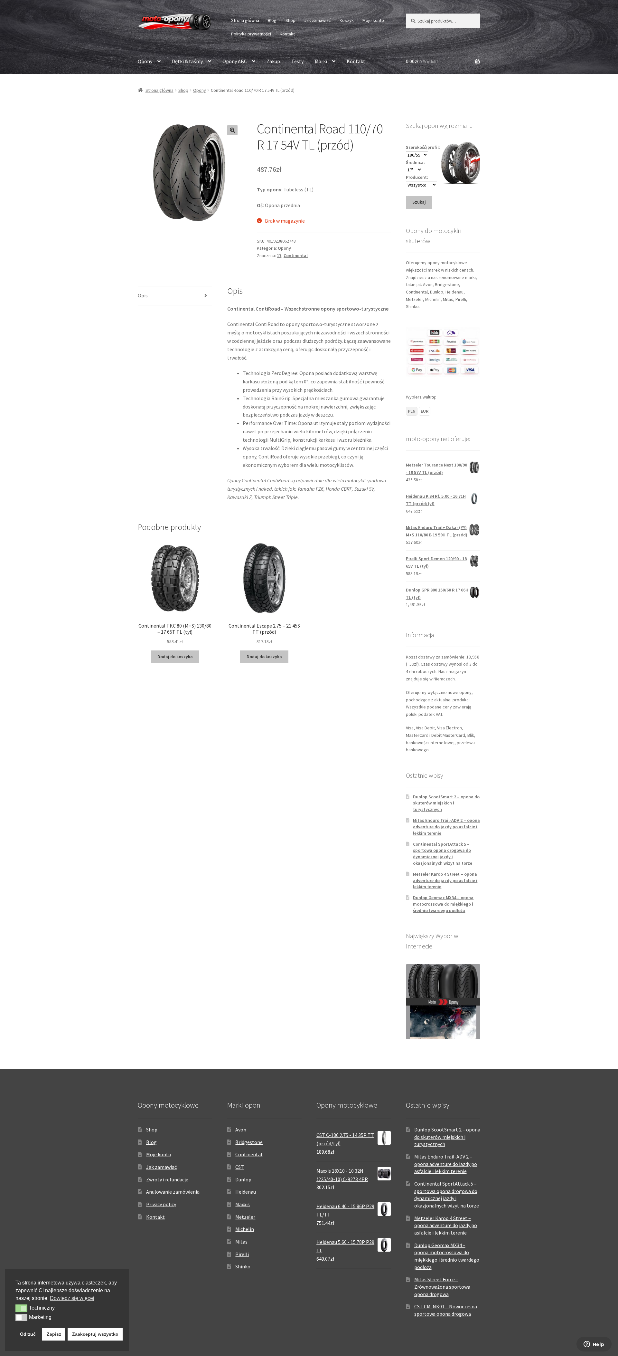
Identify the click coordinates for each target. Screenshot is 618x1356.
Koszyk (347, 20)
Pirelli (242, 1254)
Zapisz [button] (54, 1334)
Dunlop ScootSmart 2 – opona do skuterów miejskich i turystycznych (446, 803)
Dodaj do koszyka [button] (175, 656)
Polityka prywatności (251, 34)
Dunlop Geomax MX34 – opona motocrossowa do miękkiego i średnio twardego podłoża (443, 904)
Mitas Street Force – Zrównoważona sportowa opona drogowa (442, 1286)
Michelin (244, 1229)
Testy (297, 61)
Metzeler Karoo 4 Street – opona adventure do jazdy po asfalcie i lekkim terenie (445, 880)
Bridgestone (249, 1142)
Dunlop (243, 1179)
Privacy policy (161, 1204)
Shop (290, 20)
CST (239, 1167)
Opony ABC (234, 61)
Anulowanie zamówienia (173, 1191)
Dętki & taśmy (187, 61)
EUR (424, 411)
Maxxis (242, 1204)
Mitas (241, 1241)
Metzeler (245, 1217)
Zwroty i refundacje (167, 1179)
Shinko (242, 1266)
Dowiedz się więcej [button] (72, 1298)
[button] (232, 130)
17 (279, 255)
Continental (296, 255)
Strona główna (245, 20)
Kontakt (287, 34)
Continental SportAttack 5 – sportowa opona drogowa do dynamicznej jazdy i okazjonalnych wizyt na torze (442, 853)
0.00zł (422, 61)
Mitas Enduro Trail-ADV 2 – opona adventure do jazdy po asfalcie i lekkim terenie (446, 826)
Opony (145, 61)
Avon (240, 1129)
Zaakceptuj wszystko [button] (95, 1334)
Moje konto (373, 20)
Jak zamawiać (317, 20)
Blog (272, 20)
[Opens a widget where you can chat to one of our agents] (594, 1345)
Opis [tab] (143, 295)
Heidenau (245, 1191)
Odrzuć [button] (28, 1334)
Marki (321, 61)
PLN (412, 411)
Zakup (273, 61)
